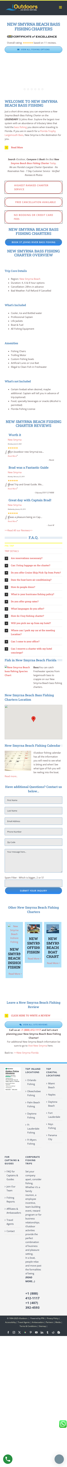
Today (52, 163)
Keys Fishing (52, 1126)
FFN (42, 1318)
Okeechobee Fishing (33, 1093)
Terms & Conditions (28, 1326)
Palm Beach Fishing (33, 1104)
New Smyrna (15, 439)
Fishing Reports (11, 1199)
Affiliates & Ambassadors (13, 1210)
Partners (49, 1322)
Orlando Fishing (31, 1082)
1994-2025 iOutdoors (18, 1318)
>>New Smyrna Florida (26, 1052)
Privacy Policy (52, 1318)
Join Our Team (11, 1188)
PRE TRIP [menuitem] (9, 545)
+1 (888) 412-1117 (31, 1029)
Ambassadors (38, 1322)
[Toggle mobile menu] (60, 7)
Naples (51, 1094)
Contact (11, 1231)
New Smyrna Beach (29, 278)
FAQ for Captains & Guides (12, 1175)
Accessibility (10, 1322)
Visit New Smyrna (37, 1045)
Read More (12, 456)
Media (58, 1322)
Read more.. (11, 776)
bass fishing (20, 127)
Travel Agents (10, 1221)
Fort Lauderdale (54, 1114)
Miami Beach (51, 1085)
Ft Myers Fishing (31, 1141)
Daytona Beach (52, 1103)
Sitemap (42, 1326)
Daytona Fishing (31, 1115)
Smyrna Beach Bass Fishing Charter (30, 163)
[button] (33, 147)
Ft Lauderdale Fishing (33, 1128)
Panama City (52, 1137)
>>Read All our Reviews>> (19, 530)
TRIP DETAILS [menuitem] (12, 551)
